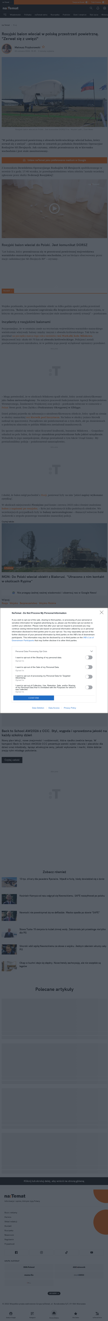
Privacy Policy (70, 708)
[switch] (89, 657)
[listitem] (54, 651)
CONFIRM (34, 698)
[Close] (102, 613)
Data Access (54, 708)
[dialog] (54, 660)
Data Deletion (38, 708)
